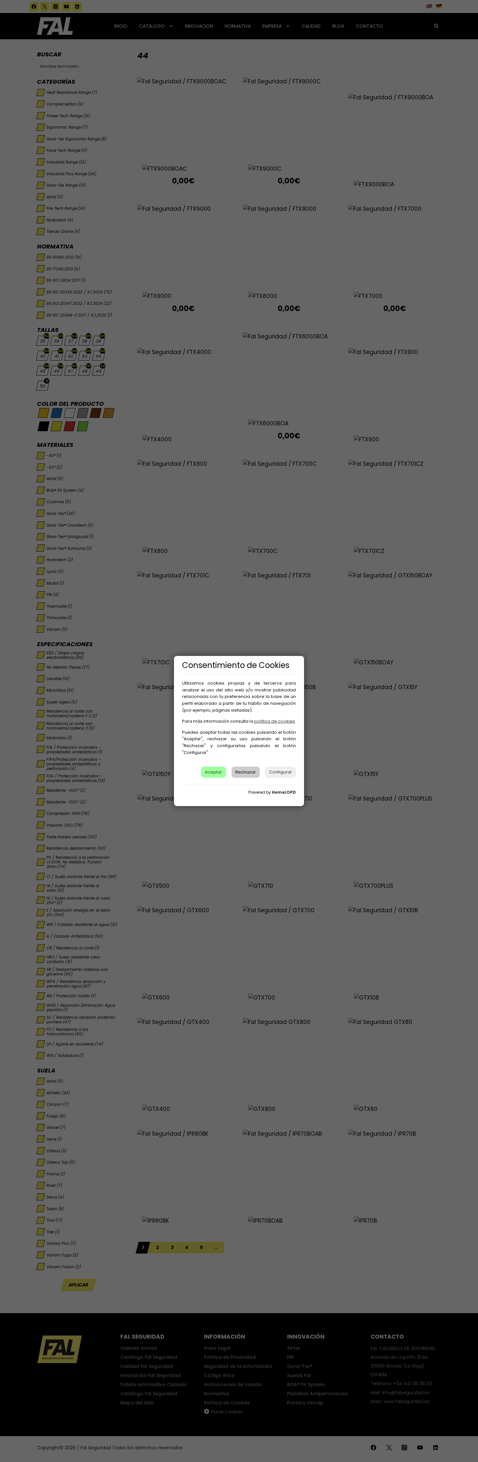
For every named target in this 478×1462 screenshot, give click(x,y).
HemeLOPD (284, 792)
